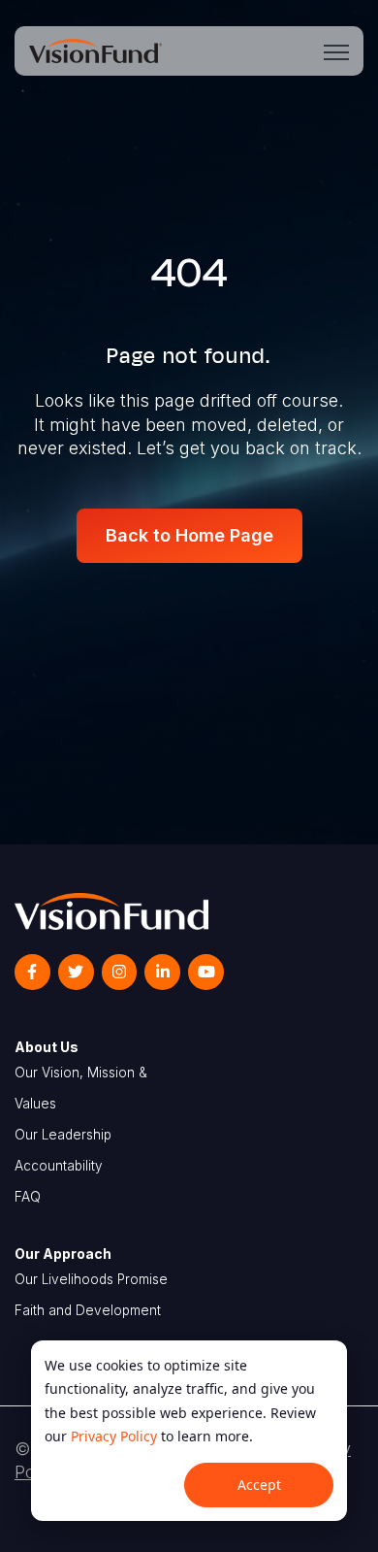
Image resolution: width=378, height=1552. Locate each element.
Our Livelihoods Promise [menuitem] (91, 1279)
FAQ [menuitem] (28, 1197)
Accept (259, 1484)
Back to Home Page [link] (189, 535)
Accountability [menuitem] (59, 1165)
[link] (95, 49)
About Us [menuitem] (47, 1047)
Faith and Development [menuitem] (88, 1310)
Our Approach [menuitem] (63, 1253)
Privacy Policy (114, 1436)
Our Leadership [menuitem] (63, 1134)
